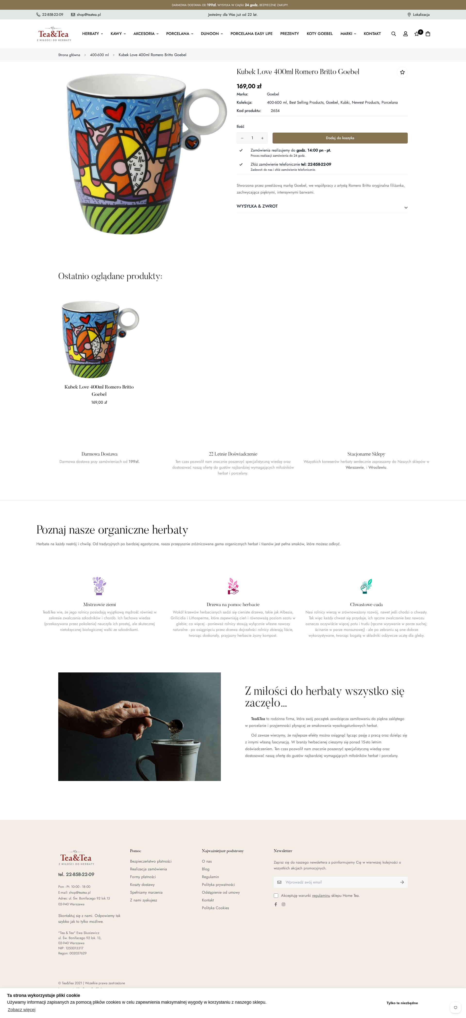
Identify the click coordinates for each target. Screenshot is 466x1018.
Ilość (240, 126)
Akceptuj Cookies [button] (441, 1003)
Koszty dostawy (142, 884)
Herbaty (90, 33)
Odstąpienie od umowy (221, 892)
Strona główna (69, 55)
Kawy (116, 33)
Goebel (273, 94)
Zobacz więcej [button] (21, 1009)
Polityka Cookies (215, 908)
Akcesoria (144, 33)
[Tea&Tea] (54, 33)
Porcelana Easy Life (252, 33)
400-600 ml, (277, 102)
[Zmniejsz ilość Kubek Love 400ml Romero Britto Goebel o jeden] (242, 138)
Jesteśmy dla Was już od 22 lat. (233, 14)
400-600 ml (99, 55)
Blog (205, 869)
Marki (346, 33)
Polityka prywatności (218, 884)
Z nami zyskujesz (143, 900)
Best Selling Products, (307, 102)
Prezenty (289, 33)
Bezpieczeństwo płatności (151, 861)
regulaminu (321, 895)
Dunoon (210, 33)
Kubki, (346, 102)
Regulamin (210, 877)
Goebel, (332, 102)
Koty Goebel (320, 33)
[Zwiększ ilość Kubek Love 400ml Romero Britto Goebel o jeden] (262, 138)
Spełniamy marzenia (146, 892)
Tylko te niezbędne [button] (402, 1003)
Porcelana (177, 33)
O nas (207, 861)
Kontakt (372, 33)
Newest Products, (366, 102)
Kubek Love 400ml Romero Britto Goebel (99, 391)
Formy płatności (143, 877)
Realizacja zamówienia (148, 869)
